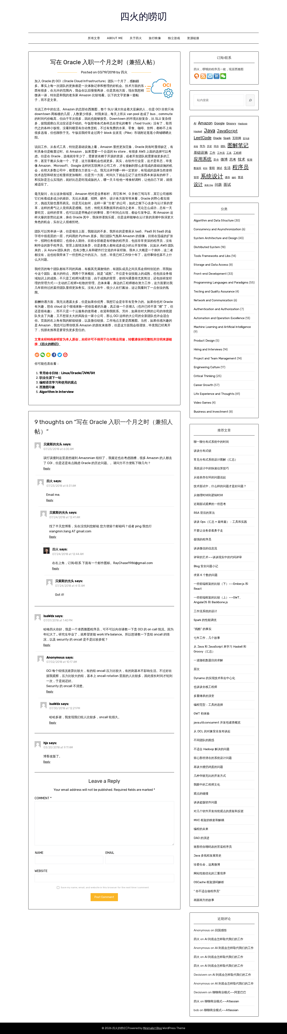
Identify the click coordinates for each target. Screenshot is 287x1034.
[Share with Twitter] (59, 355)
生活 (227, 168)
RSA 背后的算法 (204, 513)
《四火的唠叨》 (49, 344)
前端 (196, 146)
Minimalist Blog (152, 1028)
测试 (219, 168)
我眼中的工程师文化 (207, 784)
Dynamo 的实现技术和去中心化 (214, 678)
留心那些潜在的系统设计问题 (213, 758)
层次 (197, 669)
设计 (198, 184)
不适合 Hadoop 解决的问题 (211, 749)
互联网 (236, 138)
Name (39, 853)
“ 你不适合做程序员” (207, 891)
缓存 (227, 177)
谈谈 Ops (208, 185)
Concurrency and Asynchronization (217, 229)
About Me (115, 38)
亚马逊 (246, 138)
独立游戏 (174, 38)
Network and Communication (213, 300)
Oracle (217, 138)
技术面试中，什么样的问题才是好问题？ (220, 486)
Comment (43, 798)
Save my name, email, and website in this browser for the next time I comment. (105, 887)
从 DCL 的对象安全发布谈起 (212, 731)
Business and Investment (211, 411)
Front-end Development (210, 273)
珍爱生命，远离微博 (207, 864)
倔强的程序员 (202, 539)
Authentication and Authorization (216, 309)
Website (41, 871)
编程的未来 (201, 829)
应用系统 (203, 159)
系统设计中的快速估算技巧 (211, 468)
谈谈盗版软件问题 (205, 802)
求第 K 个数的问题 (205, 575)
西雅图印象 (47, 387)
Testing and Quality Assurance (214, 291)
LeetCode (202, 137)
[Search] (250, 100)
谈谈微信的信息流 (205, 548)
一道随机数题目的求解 (208, 660)
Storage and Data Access (211, 264)
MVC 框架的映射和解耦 (209, 820)
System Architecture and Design (216, 238)
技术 (241, 159)
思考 (232, 159)
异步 (216, 159)
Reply (46, 468)
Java (209, 130)
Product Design (204, 340)
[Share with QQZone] (48, 355)
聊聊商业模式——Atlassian (222, 1001)
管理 (196, 177)
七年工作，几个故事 (207, 638)
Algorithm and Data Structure (214, 220)
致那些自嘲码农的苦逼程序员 (213, 847)
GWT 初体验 (201, 713)
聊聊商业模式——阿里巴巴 (229, 992)
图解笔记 (238, 145)
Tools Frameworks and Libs (212, 256)
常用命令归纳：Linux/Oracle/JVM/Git (67, 373)
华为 (202, 146)
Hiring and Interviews (208, 349)
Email (109, 853)
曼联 (212, 168)
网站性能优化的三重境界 (210, 873)
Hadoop (242, 123)
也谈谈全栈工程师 (205, 687)
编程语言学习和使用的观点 (58, 382)
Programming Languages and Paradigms (221, 282)
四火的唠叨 (143, 16)
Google (219, 123)
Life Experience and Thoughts (214, 394)
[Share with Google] (65, 355)
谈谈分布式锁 (202, 451)
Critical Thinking (204, 376)
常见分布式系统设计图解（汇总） (216, 459)
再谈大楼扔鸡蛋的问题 (208, 767)
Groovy (231, 123)
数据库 (197, 168)
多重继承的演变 (204, 696)
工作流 (221, 152)
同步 (216, 146)
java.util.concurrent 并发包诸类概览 (217, 722)
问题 (218, 185)
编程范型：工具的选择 (208, 704)
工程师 (237, 153)
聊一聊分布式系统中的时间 (211, 442)
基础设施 (201, 152)
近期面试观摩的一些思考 (210, 504)
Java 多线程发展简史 (207, 855)
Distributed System (207, 247)
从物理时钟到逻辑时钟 (208, 495)
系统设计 (212, 176)
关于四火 (136, 38)
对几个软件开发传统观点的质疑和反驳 (218, 811)
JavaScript (227, 131)
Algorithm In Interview (56, 392)
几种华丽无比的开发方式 (210, 776)
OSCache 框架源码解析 (209, 882)
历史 (209, 146)
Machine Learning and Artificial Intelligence (222, 327)
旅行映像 (155, 38)
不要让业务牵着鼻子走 (208, 530)
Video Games (202, 402)
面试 (227, 184)
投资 (249, 159)
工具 (229, 152)
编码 (234, 177)
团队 (223, 146)
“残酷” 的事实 (202, 629)
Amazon (205, 123)
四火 (124, 72)
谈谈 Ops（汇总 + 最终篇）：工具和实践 (220, 522)
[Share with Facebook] (54, 355)
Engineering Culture (207, 367)
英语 (240, 177)
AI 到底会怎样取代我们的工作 (224, 939)
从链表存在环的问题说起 (210, 477)
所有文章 (94, 38)
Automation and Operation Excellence (219, 318)
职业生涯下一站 (50, 378)
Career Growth (203, 385)
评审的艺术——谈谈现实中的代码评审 (218, 557)
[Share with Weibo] (37, 355)
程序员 (240, 167)
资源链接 (193, 38)
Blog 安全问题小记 (206, 566)
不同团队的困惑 (204, 740)
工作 (212, 153)
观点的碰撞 (201, 793)
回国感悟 (221, 930)
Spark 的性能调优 (205, 620)
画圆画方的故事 (204, 900)
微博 (224, 159)
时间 (205, 168)
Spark (227, 138)
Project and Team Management (215, 358)
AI (195, 123)
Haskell (198, 131)
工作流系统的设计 (205, 611)
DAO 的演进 (201, 838)
